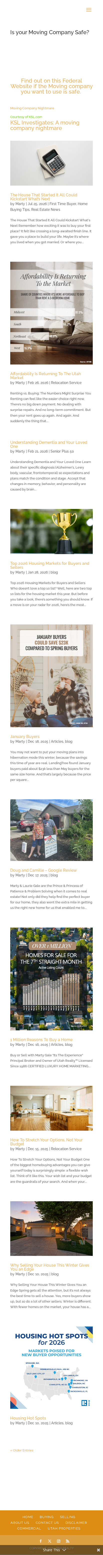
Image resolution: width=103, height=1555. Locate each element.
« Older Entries (21, 1450)
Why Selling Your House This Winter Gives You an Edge (49, 1267)
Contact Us (47, 1523)
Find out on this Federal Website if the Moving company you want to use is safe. (51, 86)
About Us (19, 1523)
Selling (67, 1517)
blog (54, 572)
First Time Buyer (63, 204)
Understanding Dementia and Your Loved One (48, 444)
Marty (20, 204)
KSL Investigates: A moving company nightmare (45, 125)
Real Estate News (45, 210)
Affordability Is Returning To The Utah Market (45, 375)
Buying (47, 1517)
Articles (57, 741)
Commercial (29, 1528)
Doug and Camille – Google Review (43, 870)
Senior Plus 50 (62, 451)
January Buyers (25, 736)
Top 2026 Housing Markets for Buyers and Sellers (49, 565)
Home (27, 1517)
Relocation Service (66, 383)
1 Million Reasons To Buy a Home (41, 1039)
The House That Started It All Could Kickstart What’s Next (43, 197)
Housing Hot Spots (28, 1418)
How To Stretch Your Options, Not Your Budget (46, 1142)
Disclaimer (76, 1523)
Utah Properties (64, 1528)
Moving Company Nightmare (32, 108)
